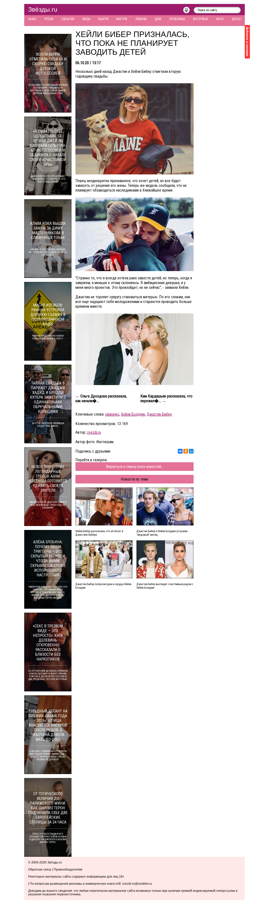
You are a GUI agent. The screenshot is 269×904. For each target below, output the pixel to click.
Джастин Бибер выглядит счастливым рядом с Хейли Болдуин (164, 585)
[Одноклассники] (185, 451)
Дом (158, 19)
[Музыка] (188, 11)
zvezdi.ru (94, 432)
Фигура (121, 19)
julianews (112, 414)
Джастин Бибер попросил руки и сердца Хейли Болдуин (103, 585)
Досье (236, 19)
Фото (220, 19)
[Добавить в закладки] (247, 41)
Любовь (141, 19)
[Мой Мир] (191, 451)
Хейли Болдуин (133, 414)
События (67, 19)
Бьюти (103, 19)
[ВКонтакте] (180, 451)
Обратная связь (39, 869)
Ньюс (32, 19)
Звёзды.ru (42, 9)
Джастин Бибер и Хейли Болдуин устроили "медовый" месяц (161, 532)
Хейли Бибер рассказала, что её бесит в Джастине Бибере (99, 532)
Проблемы (177, 19)
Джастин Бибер (159, 414)
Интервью (200, 19)
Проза (48, 19)
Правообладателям (68, 869)
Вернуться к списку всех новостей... (134, 466)
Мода (86, 19)
